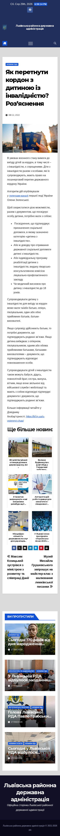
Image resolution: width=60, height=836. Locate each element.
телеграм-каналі (18, 195)
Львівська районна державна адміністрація (35, 27)
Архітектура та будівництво (21, 671)
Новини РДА (14, 635)
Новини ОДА (12, 64)
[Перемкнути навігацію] (30, 43)
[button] (55, 43)
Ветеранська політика (19, 707)
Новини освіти (15, 743)
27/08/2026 (17, 650)
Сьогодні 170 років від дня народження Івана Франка (29, 644)
